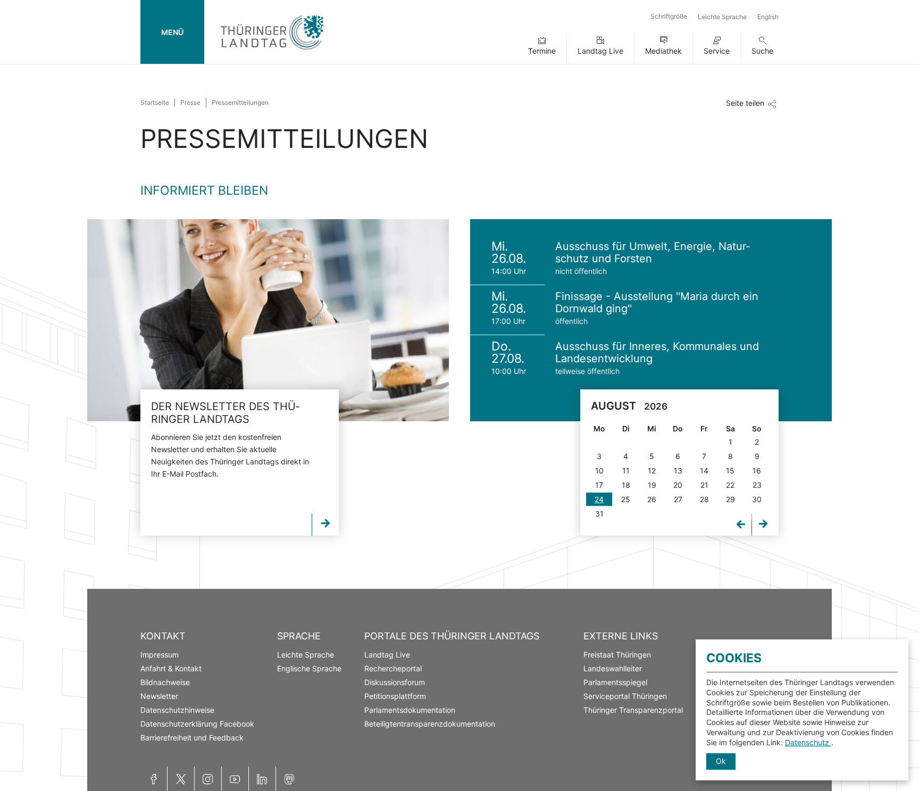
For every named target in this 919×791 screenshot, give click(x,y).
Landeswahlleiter (612, 668)
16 (757, 470)
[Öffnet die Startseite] (272, 51)
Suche (762, 50)
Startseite (154, 102)
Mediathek (663, 50)
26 (651, 499)
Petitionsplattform (395, 696)
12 (652, 470)
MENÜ (172, 32)
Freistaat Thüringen (617, 654)
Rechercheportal (393, 668)
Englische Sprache (309, 668)
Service (717, 50)
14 (704, 470)
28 (704, 499)
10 (599, 470)
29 (730, 499)
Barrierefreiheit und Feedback (192, 737)
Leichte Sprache (722, 17)
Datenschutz (808, 742)
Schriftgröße (668, 16)
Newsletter (159, 696)
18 (626, 484)
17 (599, 484)
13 (678, 470)
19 (652, 484)
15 (730, 470)
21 (704, 484)
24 (599, 499)
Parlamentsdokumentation (409, 709)
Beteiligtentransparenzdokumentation (429, 723)
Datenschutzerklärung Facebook (197, 723)
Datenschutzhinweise (177, 709)
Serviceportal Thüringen (625, 696)
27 (678, 499)
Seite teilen (745, 102)
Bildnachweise (165, 682)
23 (757, 484)
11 (626, 470)
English (768, 17)
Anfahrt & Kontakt (171, 668)
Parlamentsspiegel (615, 682)
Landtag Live (600, 50)
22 (730, 484)
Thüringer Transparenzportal (633, 709)
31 (599, 513)
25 (625, 499)
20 (677, 484)
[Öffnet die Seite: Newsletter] (268, 320)
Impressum (159, 654)
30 (757, 499)
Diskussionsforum (394, 682)
